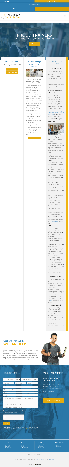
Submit (6, 423)
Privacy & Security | (33, 461)
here (59, 274)
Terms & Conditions (22, 461)
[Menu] (64, 16)
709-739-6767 (25, 447)
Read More (45, 394)
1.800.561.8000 (27, 428)
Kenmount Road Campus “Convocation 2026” (50, 379)
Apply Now (52, 9)
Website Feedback (47, 461)
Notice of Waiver (40, 461)
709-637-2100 (9, 447)
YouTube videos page (57, 111)
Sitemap (28, 461)
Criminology (55, 221)
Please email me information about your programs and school (17, 410)
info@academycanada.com (8, 430)
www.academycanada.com (39, 459)
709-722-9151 (42, 447)
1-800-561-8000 (59, 446)
